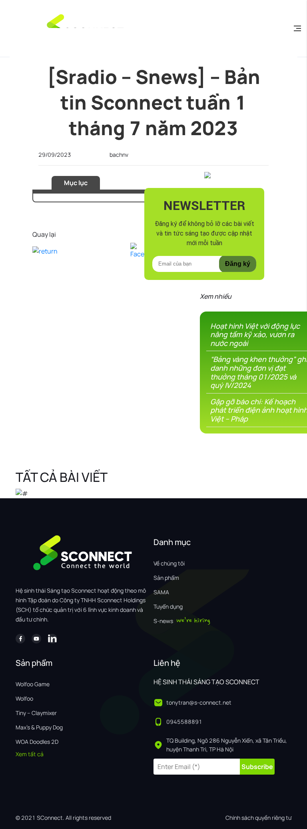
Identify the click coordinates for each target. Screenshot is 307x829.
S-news (163, 621)
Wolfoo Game (33, 684)
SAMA (161, 592)
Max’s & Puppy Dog (39, 727)
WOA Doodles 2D (37, 741)
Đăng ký (237, 263)
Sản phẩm (166, 577)
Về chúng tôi (169, 563)
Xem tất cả (30, 754)
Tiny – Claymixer (36, 713)
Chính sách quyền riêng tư (258, 817)
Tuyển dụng (168, 606)
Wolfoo (24, 698)
